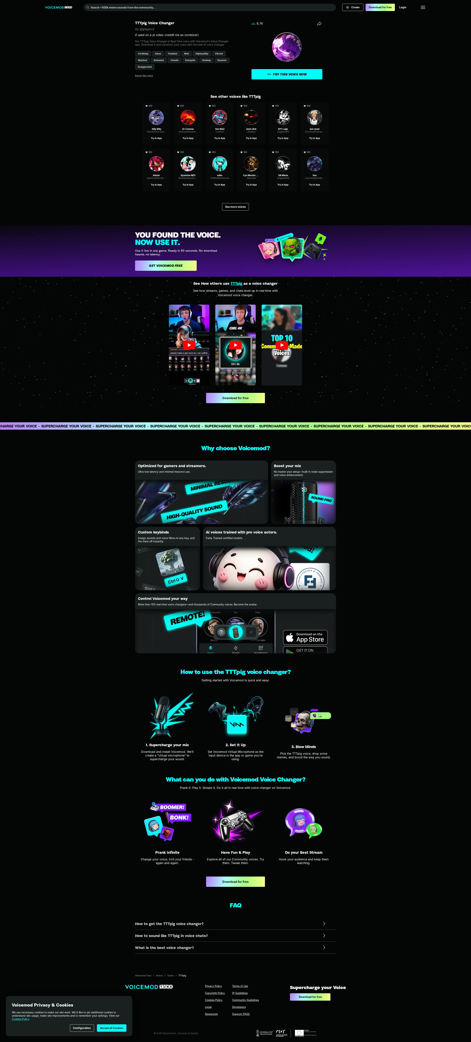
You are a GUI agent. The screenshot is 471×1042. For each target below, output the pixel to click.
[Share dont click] (262, 106)
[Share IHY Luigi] (293, 106)
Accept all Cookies (111, 1027)
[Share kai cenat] (325, 106)
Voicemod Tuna (143, 975)
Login (402, 7)
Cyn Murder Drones (251, 150)
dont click (251, 104)
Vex (314, 150)
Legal (208, 1007)
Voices (159, 975)
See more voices (235, 206)
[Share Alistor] (167, 152)
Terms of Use (240, 986)
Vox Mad (220, 104)
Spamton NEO (188, 150)
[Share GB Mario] (293, 152)
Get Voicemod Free (166, 265)
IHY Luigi (283, 104)
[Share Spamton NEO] (198, 152)
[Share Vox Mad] (230, 106)
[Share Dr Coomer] (198, 106)
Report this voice (144, 75)
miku (219, 150)
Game (170, 975)
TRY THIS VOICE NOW (290, 74)
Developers (239, 1007)
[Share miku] (230, 152)
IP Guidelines (240, 993)
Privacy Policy (213, 986)
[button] (189, 345)
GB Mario (283, 150)
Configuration (82, 1027)
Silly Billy (156, 104)
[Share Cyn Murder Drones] (262, 152)
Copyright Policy (215, 993)
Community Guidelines (245, 1000)
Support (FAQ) (241, 1014)
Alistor (156, 150)
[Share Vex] (325, 152)
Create (355, 7)
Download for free (380, 7)
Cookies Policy (20, 1018)
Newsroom (211, 1014)
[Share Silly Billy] (167, 106)
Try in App (156, 138)
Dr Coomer (188, 104)
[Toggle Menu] (423, 7)
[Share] (319, 23)
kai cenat (314, 104)
